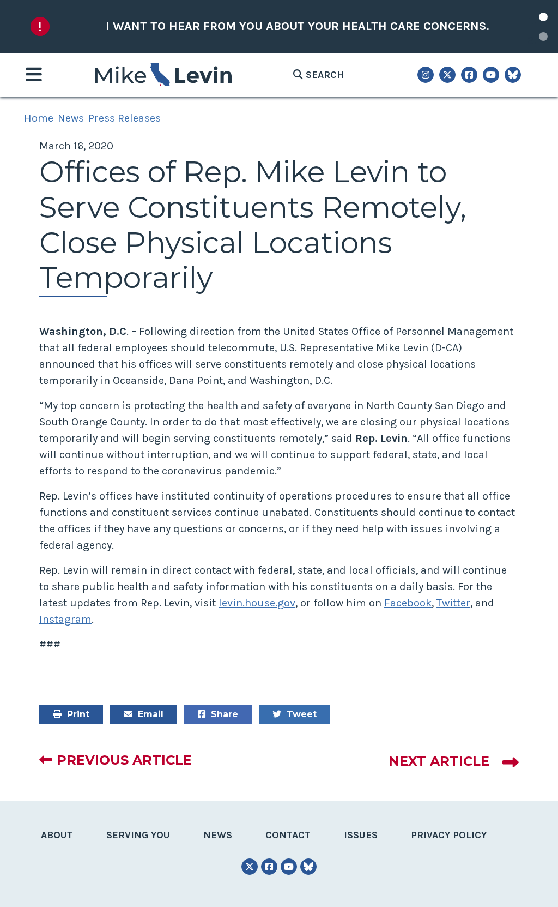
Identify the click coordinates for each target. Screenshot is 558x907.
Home (38, 118)
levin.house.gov (257, 603)
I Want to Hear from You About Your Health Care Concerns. (297, 26)
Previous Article (124, 760)
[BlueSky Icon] (513, 75)
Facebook (408, 603)
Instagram (65, 619)
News (71, 118)
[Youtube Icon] (491, 75)
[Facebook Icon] (469, 75)
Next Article (439, 761)
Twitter (453, 603)
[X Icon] (447, 75)
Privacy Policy (449, 835)
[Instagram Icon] (425, 75)
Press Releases (124, 118)
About (57, 835)
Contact (288, 835)
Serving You (138, 835)
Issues (361, 835)
